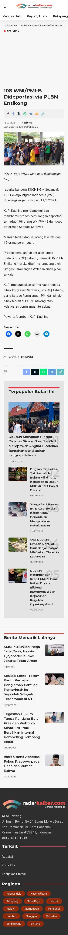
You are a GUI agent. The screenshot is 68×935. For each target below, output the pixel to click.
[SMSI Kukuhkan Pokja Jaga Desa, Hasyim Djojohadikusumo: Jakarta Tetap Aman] (54, 650)
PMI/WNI (27, 357)
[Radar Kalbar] (34, 6)
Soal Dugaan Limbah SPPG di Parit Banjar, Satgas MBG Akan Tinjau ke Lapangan (45, 548)
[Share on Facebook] (13, 114)
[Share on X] (19, 114)
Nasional (13, 31)
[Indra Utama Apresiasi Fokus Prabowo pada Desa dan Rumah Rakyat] (54, 760)
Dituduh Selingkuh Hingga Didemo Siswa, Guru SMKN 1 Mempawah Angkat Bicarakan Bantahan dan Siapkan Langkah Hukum (33, 446)
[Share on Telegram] (30, 114)
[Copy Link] (42, 114)
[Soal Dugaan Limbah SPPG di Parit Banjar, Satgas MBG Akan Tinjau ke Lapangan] (17, 545)
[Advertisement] (34, 61)
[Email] (36, 114)
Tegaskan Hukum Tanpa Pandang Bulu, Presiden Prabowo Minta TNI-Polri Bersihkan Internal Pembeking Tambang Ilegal (22, 728)
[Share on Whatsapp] (25, 114)
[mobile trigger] (7, 6)
